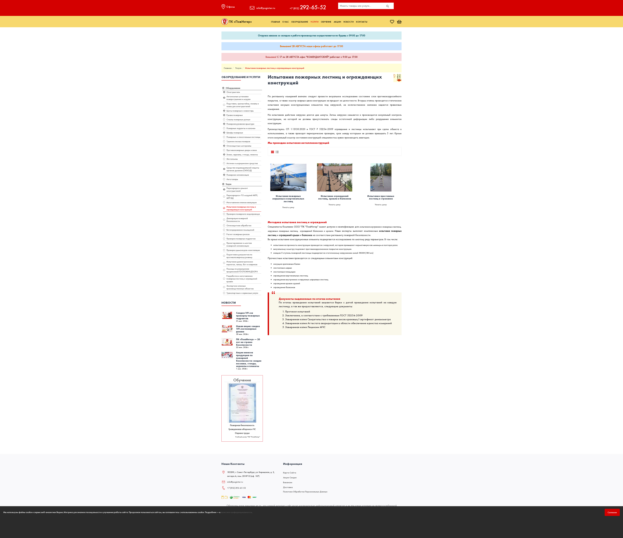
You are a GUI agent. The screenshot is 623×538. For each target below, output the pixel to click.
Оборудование (299, 21)
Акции (337, 21)
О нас (285, 21)
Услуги (314, 21)
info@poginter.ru (235, 481)
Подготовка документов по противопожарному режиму (239, 256)
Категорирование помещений (240, 230)
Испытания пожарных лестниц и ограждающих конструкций (274, 68)
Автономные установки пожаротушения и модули (238, 98)
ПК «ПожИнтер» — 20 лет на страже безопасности (248, 342)
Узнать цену (288, 207)
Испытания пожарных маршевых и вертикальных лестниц (288, 199)
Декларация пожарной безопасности (237, 220)
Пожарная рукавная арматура (240, 124)
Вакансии (287, 482)
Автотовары (232, 179)
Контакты (361, 21)
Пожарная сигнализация (237, 174)
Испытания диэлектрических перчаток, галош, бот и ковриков (241, 263)
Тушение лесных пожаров (238, 141)
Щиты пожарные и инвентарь (240, 110)
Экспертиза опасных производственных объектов (240, 287)
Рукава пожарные (234, 115)
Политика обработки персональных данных (305, 491)
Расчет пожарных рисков (238, 234)
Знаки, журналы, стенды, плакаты (242, 154)
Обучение (326, 21)
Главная (275, 21)
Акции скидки (290, 477)
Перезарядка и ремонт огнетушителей (237, 189)
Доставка (288, 487)
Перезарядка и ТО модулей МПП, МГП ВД (242, 196)
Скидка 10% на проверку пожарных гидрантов (248, 315)
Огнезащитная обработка (238, 225)
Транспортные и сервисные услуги (242, 293)
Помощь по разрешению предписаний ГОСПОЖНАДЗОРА (242, 270)
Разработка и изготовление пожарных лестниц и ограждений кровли (241, 279)
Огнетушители (233, 92)
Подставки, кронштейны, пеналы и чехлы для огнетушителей (242, 105)
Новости (348, 21)
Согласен (612, 512)
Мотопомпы (232, 159)
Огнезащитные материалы (238, 145)
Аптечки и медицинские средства (242, 163)
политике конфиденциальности (236, 512)
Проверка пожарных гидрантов (241, 238)
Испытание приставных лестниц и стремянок (380, 197)
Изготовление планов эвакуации (241, 202)
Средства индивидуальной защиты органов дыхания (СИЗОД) (242, 169)
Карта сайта (289, 472)
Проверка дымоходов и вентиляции (243, 250)
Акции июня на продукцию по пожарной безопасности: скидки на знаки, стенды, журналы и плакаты (248, 359)
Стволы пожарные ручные (238, 119)
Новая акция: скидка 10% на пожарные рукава (248, 329)
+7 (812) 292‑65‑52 (236, 487)
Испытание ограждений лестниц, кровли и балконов (334, 197)
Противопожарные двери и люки (241, 150)
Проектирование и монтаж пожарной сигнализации (239, 244)
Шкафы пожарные (234, 132)
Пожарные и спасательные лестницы (243, 137)
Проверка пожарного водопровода (243, 214)
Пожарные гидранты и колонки (240, 128)
